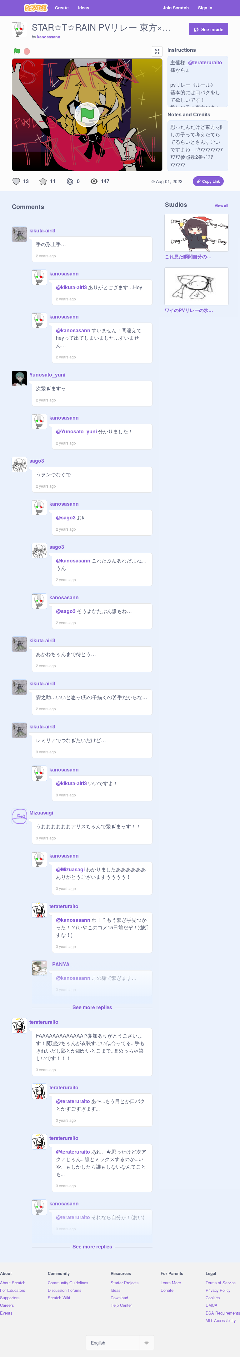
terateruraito (63, 906)
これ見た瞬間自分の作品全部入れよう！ (190, 257)
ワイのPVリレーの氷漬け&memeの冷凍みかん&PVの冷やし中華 (190, 310)
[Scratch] (35, 8)
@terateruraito (205, 62)
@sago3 (66, 517)
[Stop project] (27, 51)
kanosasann (48, 37)
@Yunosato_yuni (76, 431)
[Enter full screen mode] (157, 51)
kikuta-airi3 (42, 230)
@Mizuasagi (70, 869)
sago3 (36, 460)
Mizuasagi (41, 812)
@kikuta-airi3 (71, 287)
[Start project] (17, 51)
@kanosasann (73, 330)
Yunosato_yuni (47, 374)
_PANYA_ (60, 964)
